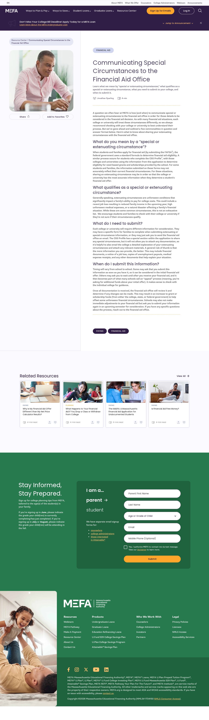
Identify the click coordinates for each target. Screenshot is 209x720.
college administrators (102, 533)
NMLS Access (179, 632)
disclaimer (141, 550)
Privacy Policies (180, 622)
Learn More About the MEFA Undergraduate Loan (44, 24)
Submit (152, 559)
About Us (68, 642)
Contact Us (69, 647)
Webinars (181, 3)
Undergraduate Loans (103, 622)
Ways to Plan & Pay (37, 10)
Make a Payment (72, 632)
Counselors (146, 3)
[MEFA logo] (12, 10)
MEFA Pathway (71, 627)
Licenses (176, 627)
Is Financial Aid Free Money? (165, 408)
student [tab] (95, 510)
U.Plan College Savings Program (108, 642)
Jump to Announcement (178, 23)
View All (181, 376)
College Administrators (164, 3)
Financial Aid (103, 50)
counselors (96, 530)
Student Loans (81, 10)
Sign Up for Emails (160, 10)
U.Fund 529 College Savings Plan (108, 637)
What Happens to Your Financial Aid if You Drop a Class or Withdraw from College (83, 411)
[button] (201, 23)
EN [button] (8, 3)
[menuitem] (38, 11)
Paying (99, 331)
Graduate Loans (103, 10)
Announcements (195, 3)
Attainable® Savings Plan (104, 647)
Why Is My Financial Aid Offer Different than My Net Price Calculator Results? (37, 411)
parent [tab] (94, 500)
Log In (186, 10)
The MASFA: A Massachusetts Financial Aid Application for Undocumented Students (123, 411)
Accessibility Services (183, 637)
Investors (141, 632)
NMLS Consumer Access (167, 698)
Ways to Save (60, 10)
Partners (140, 637)
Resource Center (126, 10)
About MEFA (117, 3)
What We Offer (132, 3)
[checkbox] (152, 548)
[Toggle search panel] (200, 10)
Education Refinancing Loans (106, 632)
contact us (108, 693)
